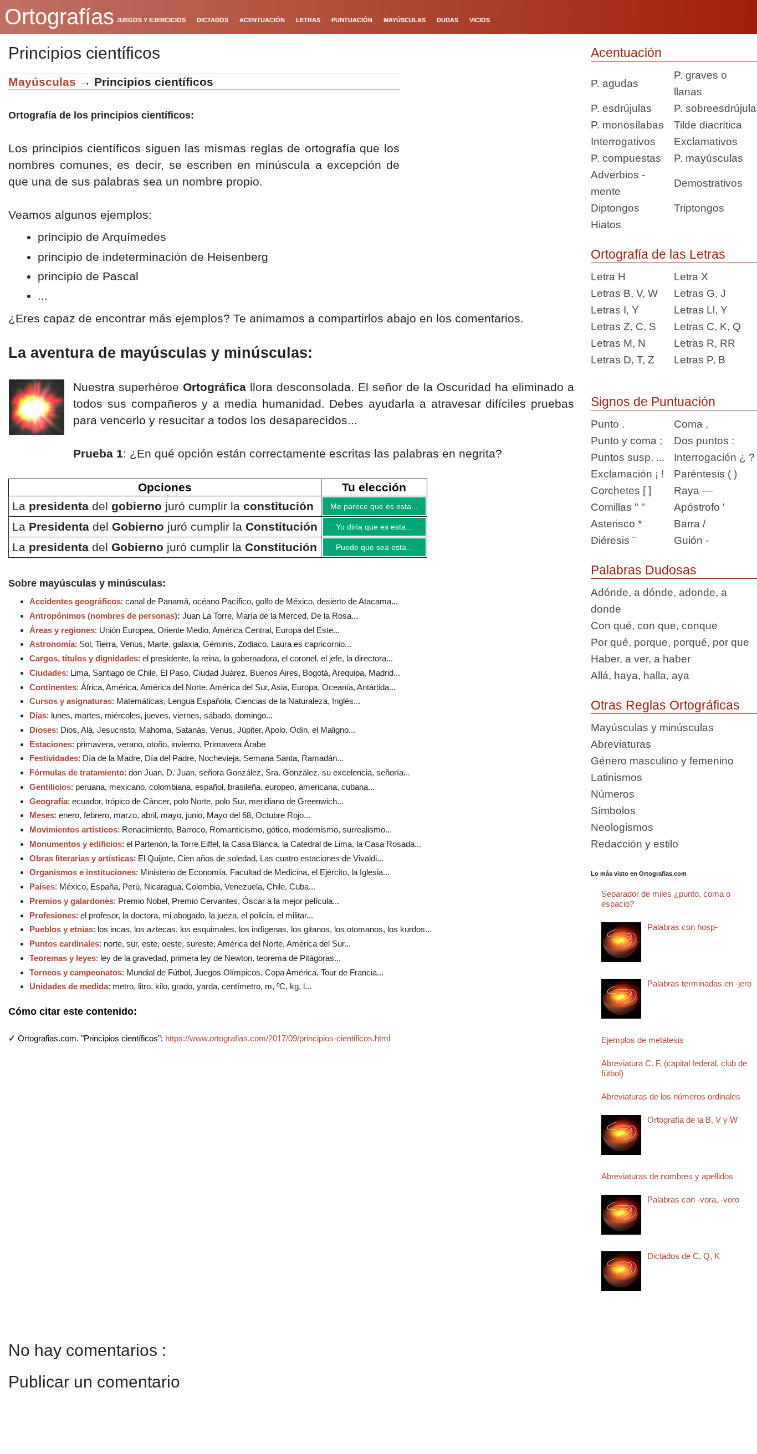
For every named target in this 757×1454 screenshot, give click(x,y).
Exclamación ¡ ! (627, 474)
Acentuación (626, 52)
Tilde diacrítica (708, 125)
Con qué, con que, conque (654, 625)
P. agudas (614, 83)
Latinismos (616, 777)
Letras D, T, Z (622, 360)
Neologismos (622, 827)
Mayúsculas (43, 81)
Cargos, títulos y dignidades (83, 666)
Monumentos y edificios (75, 852)
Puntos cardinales (64, 952)
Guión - (691, 540)
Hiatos (606, 224)
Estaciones (50, 752)
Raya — (693, 490)
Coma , (691, 424)
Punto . (608, 424)
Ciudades (47, 681)
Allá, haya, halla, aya (640, 675)
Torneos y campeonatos (75, 980)
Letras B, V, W (624, 293)
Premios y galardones (71, 909)
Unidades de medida (68, 994)
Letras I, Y (615, 310)
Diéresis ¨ (613, 540)
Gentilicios (50, 795)
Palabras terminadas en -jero (699, 983)
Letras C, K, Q (707, 326)
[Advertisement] (491, 143)
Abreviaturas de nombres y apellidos (667, 1176)
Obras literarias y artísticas (81, 866)
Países (42, 895)
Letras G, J (700, 293)
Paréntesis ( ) (705, 474)
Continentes (52, 695)
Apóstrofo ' (699, 507)
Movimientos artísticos (73, 837)
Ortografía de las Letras (658, 254)
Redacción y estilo (634, 844)
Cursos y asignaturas (70, 709)
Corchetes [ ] (621, 490)
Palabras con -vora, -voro (693, 1199)
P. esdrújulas (621, 108)
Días (38, 723)
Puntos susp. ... (627, 457)
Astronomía (52, 652)
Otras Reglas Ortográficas (665, 705)
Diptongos (615, 208)
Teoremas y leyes (62, 966)
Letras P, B (699, 360)
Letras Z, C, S (623, 326)
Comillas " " (618, 507)
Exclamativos (706, 141)
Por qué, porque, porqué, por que (670, 642)
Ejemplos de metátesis (642, 1040)
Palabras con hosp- (682, 927)
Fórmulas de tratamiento (76, 780)
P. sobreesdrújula (715, 108)
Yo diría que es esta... (385, 530)
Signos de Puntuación (653, 401)
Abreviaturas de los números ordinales (670, 1096)
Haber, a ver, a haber (640, 659)
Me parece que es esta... (385, 507)
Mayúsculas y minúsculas (652, 727)
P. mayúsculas (708, 158)
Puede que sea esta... (385, 553)
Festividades (53, 766)
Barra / (689, 524)
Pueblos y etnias (61, 937)
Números (613, 794)
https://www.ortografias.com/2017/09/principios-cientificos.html (277, 1046)
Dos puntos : (704, 440)
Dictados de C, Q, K (683, 1256)
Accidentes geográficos (75, 609)
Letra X (691, 276)
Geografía (48, 809)
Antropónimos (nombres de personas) (103, 624)
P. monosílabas (627, 125)
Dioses (42, 738)
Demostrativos (708, 183)
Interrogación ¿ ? (714, 457)
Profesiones (52, 923)
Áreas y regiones (62, 638)
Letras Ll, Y (701, 310)
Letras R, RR (704, 343)
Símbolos (613, 810)
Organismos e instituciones (82, 880)
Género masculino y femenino (662, 761)
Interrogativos (623, 141)
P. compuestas (626, 158)
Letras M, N (618, 343)
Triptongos (699, 208)
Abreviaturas (621, 744)
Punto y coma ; (626, 440)
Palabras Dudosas (644, 570)
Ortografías (59, 16)
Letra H (608, 276)
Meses (41, 823)
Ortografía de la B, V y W (692, 1119)
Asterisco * (616, 524)
